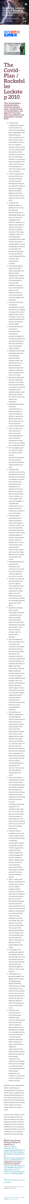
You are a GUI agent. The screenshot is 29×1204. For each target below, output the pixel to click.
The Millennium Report (10, 19)
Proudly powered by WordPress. (12, 1197)
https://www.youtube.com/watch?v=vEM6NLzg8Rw (14, 1172)
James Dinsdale (14, 1199)
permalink (13, 1188)
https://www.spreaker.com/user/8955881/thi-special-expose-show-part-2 (14, 1167)
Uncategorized (19, 1186)
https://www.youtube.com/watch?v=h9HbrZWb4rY (14, 1159)
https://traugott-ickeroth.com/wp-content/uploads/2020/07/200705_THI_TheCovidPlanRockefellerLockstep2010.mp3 (14, 1151)
